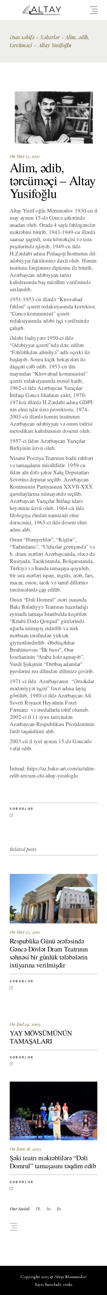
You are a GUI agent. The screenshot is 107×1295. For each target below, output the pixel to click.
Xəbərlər (50, 37)
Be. (59, 1208)
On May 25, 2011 (25, 932)
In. (49, 1208)
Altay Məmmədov (70, 1277)
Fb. (38, 1208)
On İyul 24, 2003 (25, 1024)
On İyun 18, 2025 (25, 1149)
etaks (67, 1284)
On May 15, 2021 (25, 156)
